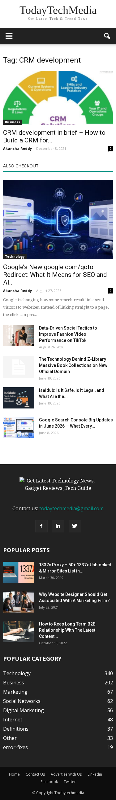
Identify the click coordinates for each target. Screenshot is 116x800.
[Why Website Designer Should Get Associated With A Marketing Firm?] (18, 602)
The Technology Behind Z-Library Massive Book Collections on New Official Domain (73, 365)
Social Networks (22, 701)
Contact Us (35, 774)
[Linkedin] (58, 526)
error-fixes (15, 747)
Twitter (70, 781)
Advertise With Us (66, 774)
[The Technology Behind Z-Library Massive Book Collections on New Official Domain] (18, 367)
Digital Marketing (23, 710)
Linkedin (95, 774)
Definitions (15, 728)
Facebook (49, 781)
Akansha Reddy (17, 148)
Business (12, 122)
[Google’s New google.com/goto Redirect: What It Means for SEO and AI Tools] (58, 219)
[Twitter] (75, 526)
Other (10, 738)
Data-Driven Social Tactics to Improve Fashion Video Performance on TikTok (68, 334)
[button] (107, 36)
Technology (15, 256)
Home (14, 774)
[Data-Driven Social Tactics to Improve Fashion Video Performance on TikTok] (18, 335)
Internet (12, 719)
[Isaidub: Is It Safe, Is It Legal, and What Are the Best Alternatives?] (18, 397)
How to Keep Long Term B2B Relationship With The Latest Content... (67, 630)
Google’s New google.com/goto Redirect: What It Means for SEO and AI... (55, 274)
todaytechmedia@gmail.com (71, 508)
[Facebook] (41, 526)
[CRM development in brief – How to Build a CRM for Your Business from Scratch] (58, 98)
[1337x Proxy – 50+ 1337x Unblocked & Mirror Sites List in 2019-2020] (18, 572)
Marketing (15, 691)
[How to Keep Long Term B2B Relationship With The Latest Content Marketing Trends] (18, 631)
